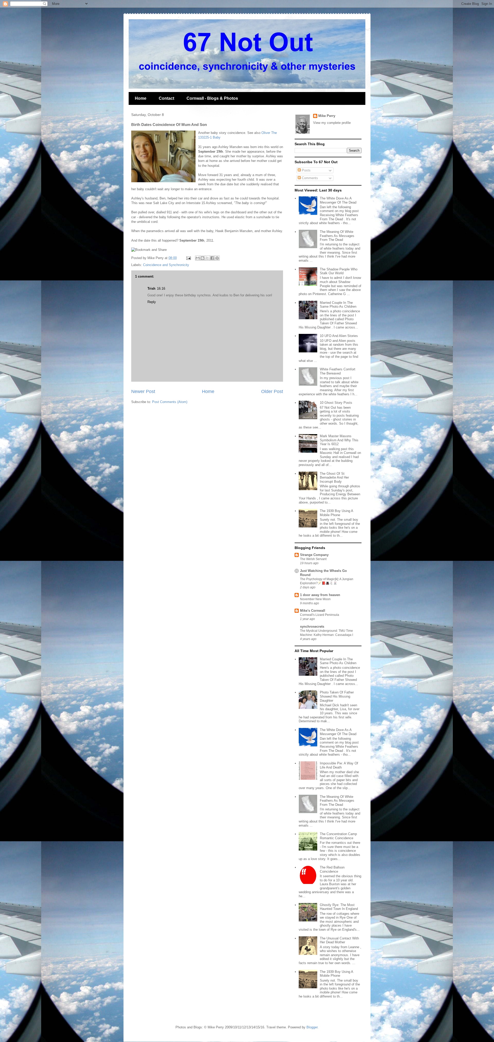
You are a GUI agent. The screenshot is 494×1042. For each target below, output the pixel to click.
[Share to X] (207, 258)
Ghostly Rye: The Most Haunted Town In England (339, 907)
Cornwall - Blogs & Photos (212, 98)
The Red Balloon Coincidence (332, 869)
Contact (166, 98)
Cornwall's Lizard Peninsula (319, 615)
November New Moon (315, 599)
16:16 (161, 288)
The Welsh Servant (313, 559)
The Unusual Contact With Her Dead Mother (339, 940)
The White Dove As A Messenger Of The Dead (338, 200)
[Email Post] (188, 258)
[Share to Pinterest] (217, 258)
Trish (151, 288)
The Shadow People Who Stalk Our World (338, 271)
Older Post (272, 391)
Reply (151, 302)
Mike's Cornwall (312, 611)
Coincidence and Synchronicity (166, 265)
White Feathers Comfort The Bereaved (337, 371)
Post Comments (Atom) (169, 402)
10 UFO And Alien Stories (339, 336)
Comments (309, 178)
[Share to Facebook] (212, 258)
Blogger (311, 1027)
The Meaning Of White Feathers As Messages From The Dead (337, 236)
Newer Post (143, 391)
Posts (306, 170)
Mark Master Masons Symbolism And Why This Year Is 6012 (339, 440)
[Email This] (197, 258)
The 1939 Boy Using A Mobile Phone (336, 513)
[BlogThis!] (202, 258)
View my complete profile (332, 123)
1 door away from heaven (320, 595)
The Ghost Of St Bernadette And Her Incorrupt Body (334, 477)
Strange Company (314, 555)
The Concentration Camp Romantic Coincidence (338, 836)
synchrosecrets (312, 626)
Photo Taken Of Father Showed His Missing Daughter (337, 696)
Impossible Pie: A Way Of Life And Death (339, 765)
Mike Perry (326, 116)
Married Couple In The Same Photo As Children (338, 305)
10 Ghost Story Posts (336, 403)
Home (140, 98)
